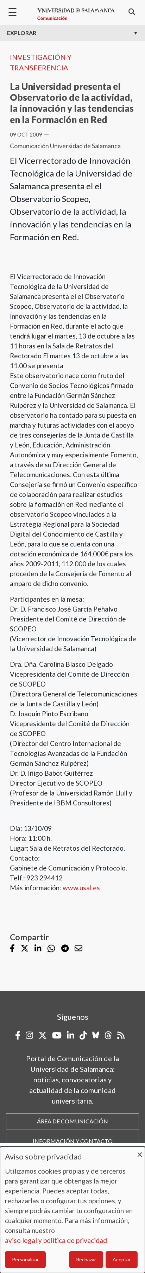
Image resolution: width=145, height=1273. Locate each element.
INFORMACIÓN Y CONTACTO (73, 1141)
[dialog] (72, 1210)
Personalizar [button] (25, 1259)
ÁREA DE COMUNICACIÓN (72, 1121)
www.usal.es (81, 888)
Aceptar (122, 1259)
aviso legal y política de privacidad (56, 1240)
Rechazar (86, 1259)
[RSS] (121, 1035)
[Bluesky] (95, 1035)
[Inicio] (76, 14)
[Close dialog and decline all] (139, 1151)
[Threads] (108, 1035)
